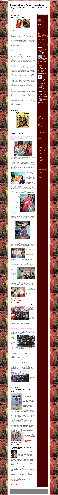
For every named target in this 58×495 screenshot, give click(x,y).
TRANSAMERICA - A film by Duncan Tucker (43, 134)
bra (39, 41)
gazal (40, 42)
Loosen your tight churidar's (42, 159)
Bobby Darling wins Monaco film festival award (43, 136)
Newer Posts (13, 482)
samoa (42, 43)
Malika (14, 105)
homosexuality (44, 42)
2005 (39, 139)
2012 (39, 110)
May (40, 124)
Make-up (39, 38)
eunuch (43, 38)
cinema (47, 41)
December (40, 118)
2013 (39, 109)
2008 (39, 115)
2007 (39, 116)
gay (39, 42)
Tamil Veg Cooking (41, 165)
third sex (47, 44)
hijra (42, 39)
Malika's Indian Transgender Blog (27, 5)
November (40, 119)
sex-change (40, 44)
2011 (39, 111)
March (40, 126)
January (40, 138)
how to (47, 42)
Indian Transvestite (43, 34)
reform (41, 43)
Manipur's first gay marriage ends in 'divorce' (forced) (44, 86)
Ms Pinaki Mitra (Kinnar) (41, 70)
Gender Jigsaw (41, 172)
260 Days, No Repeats (42, 153)
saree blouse (44, 43)
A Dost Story (40, 176)
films (44, 38)
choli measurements (43, 41)
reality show (39, 43)
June (40, 123)
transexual (46, 35)
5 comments (20, 105)
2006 (39, 117)
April (40, 125)
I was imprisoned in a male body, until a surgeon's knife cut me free (44, 56)
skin (42, 44)
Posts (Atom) (16, 484)
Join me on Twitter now (41, 82)
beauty (41, 38)
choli (40, 41)
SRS (40, 37)
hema (42, 42)
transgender (39, 36)
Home (23, 482)
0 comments (20, 128)
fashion (38, 42)
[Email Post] (22, 105)
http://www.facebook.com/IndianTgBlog (30, 10)
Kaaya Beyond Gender (18, 133)
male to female (45, 39)
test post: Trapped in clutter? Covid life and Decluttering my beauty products (42, 150)
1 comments (20, 300)
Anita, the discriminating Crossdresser (41, 93)
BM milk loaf (40, 156)
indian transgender (41, 35)
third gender (44, 44)
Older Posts (32, 482)
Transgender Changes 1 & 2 (42, 63)
